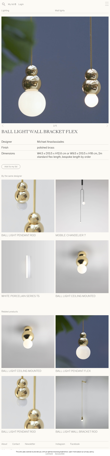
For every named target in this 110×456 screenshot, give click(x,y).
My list (12, 4)
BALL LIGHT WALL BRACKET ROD (76, 431)
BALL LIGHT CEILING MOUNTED (75, 296)
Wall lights (60, 10)
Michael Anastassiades (50, 141)
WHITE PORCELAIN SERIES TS (20, 296)
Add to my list (10, 166)
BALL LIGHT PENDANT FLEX (73, 371)
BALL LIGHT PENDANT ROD (18, 235)
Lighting (5, 10)
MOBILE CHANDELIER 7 (71, 235)
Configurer (49, 454)
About (4, 444)
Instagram (60, 444)
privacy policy (89, 452)
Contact (16, 444)
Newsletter (30, 444)
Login (21, 4)
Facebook (75, 444)
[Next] (101, 125)
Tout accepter (60, 454)
